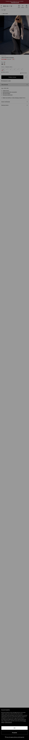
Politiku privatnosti (8, 722)
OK (14, 728)
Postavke (14, 732)
